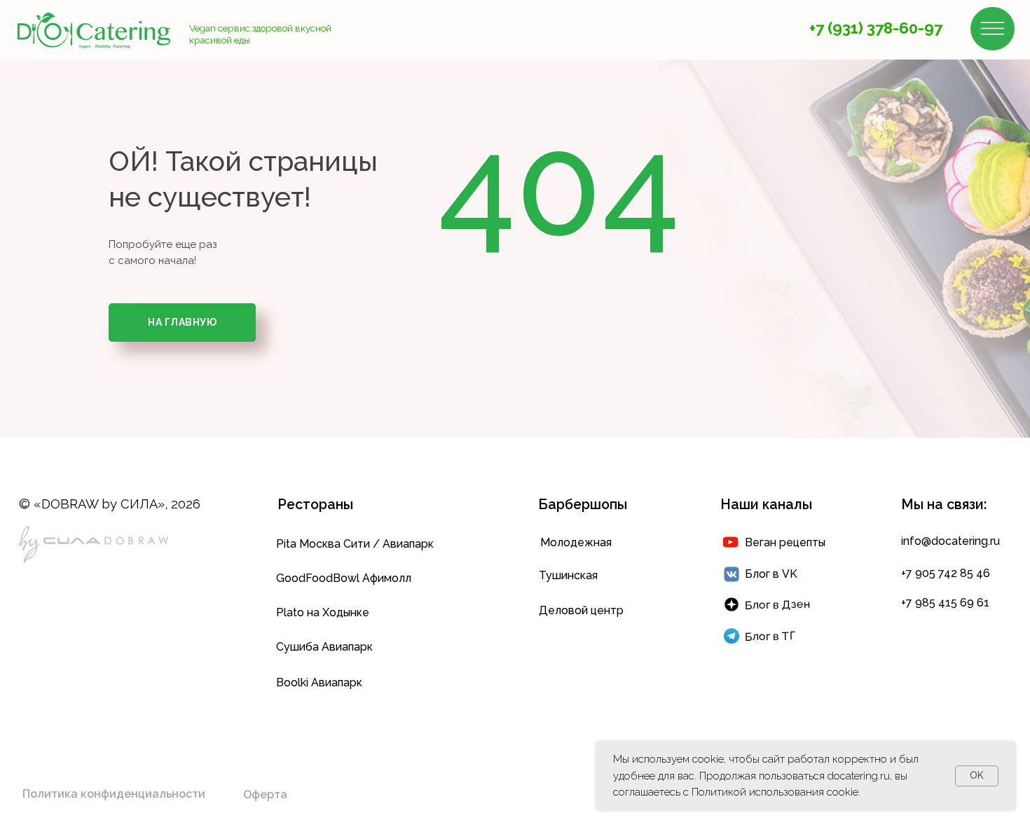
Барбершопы (582, 505)
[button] (113, 794)
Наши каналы (766, 505)
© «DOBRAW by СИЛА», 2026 (109, 504)
